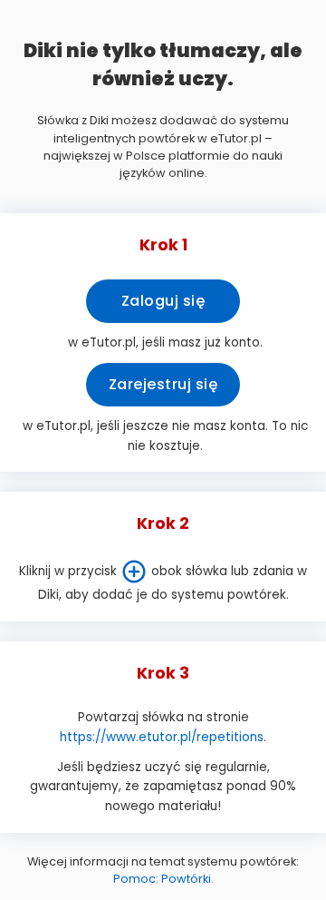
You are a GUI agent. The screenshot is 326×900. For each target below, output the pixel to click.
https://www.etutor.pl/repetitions (162, 737)
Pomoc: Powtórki (162, 878)
